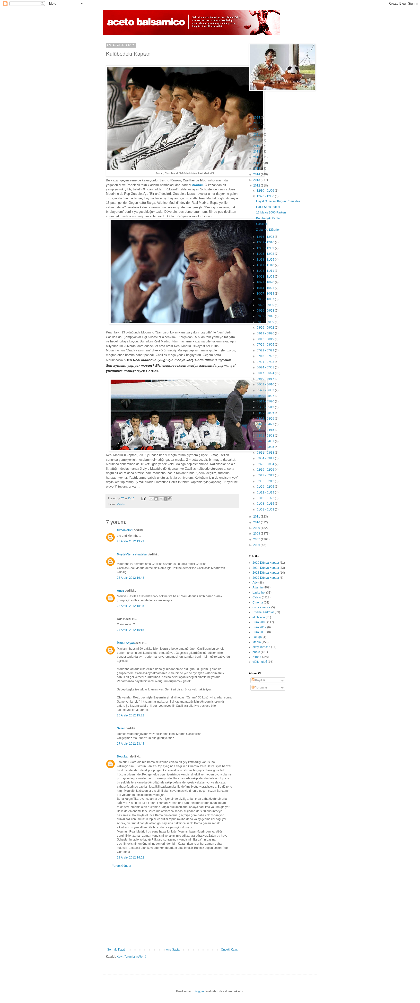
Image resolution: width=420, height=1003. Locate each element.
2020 (257, 140)
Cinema (258, 602)
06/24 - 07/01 (266, 367)
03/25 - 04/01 (266, 441)
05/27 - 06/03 (266, 390)
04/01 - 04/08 (266, 435)
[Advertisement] (172, 908)
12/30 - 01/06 (266, 190)
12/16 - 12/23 (266, 236)
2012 (257, 185)
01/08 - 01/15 (266, 503)
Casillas (261, 224)
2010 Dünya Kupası (266, 562)
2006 (257, 545)
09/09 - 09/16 (266, 316)
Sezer (121, 728)
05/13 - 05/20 (266, 401)
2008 (257, 533)
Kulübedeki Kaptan (268, 218)
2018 (257, 151)
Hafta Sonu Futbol (268, 207)
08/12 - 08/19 (266, 339)
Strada (257, 657)
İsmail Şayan (126, 643)
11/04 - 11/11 (266, 270)
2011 (257, 516)
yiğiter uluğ (260, 661)
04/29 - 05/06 (266, 413)
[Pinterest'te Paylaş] (169, 498)
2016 (257, 163)
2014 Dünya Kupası (266, 568)
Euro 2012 (259, 627)
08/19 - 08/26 (266, 333)
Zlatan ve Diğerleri (268, 229)
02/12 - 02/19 (266, 475)
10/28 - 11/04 (266, 276)
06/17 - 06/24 (266, 373)
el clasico (259, 617)
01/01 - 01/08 (266, 509)
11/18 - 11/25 (266, 259)
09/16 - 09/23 (266, 310)
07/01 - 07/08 (266, 362)
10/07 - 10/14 (266, 293)
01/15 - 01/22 (266, 498)
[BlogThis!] (156, 498)
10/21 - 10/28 (266, 282)
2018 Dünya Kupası (266, 572)
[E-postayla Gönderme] (143, 498)
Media (257, 642)
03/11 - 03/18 (266, 452)
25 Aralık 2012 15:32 (130, 715)
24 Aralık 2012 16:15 (130, 630)
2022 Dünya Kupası (266, 577)
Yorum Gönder (121, 865)
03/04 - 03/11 (266, 458)
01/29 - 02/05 (266, 486)
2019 (257, 146)
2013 (257, 180)
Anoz (120, 590)
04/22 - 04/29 (266, 418)
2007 (257, 539)
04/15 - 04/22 (266, 424)
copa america (262, 607)
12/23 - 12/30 (266, 196)
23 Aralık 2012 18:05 (130, 606)
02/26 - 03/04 (266, 464)
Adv (255, 582)
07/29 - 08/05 (266, 344)
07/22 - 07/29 (266, 350)
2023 (257, 123)
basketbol (259, 592)
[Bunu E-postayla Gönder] (151, 498)
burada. (198, 185)
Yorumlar (260, 687)
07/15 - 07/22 (266, 356)
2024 (257, 117)
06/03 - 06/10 (266, 384)
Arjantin (258, 587)
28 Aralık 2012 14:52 (130, 857)
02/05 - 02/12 (266, 481)
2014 (257, 174)
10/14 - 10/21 (266, 288)
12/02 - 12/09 (266, 248)
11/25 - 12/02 (266, 253)
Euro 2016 (259, 632)
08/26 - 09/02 (266, 327)
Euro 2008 (259, 622)
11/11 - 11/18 (266, 265)
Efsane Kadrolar (263, 612)
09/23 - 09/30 (266, 305)
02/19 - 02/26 (266, 469)
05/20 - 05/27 (266, 396)
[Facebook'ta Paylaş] (165, 498)
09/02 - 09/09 (266, 322)
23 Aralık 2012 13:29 (130, 541)
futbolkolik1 (125, 530)
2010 (257, 522)
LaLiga (257, 637)
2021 (257, 134)
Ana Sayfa (173, 949)
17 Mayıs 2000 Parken (271, 212)
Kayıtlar (259, 680)
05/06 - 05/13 (266, 407)
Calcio (120, 504)
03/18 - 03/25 (266, 447)
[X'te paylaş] (160, 498)
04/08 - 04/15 (266, 430)
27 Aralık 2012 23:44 (130, 743)
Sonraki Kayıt (116, 949)
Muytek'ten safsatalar (132, 554)
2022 (257, 129)
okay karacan (261, 647)
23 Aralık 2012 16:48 (130, 577)
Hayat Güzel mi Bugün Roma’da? (278, 201)
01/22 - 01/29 (266, 492)
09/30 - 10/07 (266, 299)
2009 (257, 528)
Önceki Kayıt (229, 949)
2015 (257, 168)
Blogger (199, 991)
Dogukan (123, 756)
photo (256, 652)
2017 (257, 157)
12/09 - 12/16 (266, 242)
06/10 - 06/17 (266, 379)
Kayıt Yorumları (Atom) (131, 956)
